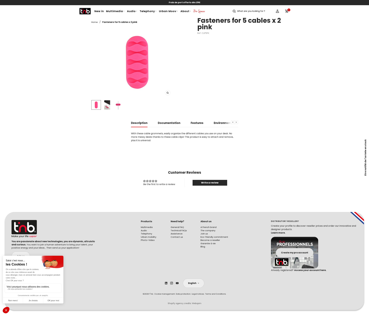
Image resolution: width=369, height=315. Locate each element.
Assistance (176, 233)
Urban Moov (167, 11)
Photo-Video (148, 240)
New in (99, 11)
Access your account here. (310, 270)
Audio (131, 11)
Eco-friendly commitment (214, 236)
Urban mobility (148, 236)
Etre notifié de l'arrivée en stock (365, 157)
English (192, 283)
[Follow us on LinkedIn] (166, 283)
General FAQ (177, 227)
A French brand (208, 227)
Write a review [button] (210, 182)
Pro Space (199, 12)
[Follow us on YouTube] (177, 283)
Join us (204, 233)
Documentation (169, 123)
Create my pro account (294, 252)
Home (94, 22)
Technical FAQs (179, 230)
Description (139, 123)
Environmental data (228, 123)
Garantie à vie (208, 243)
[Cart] (286, 11)
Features (197, 123)
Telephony (147, 11)
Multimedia (114, 11)
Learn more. (278, 232)
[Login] (277, 11)
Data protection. (183, 294)
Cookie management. (164, 294)
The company (207, 230)
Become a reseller (210, 240)
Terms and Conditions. (215, 294)
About (184, 11)
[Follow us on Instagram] (171, 283)
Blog (202, 246)
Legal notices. (198, 294)
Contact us (177, 236)
